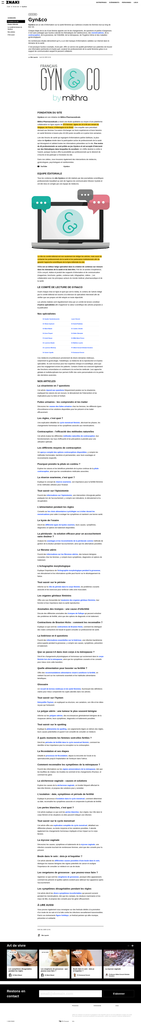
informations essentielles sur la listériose (64, 640)
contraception (34, 35)
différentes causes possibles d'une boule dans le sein (77, 861)
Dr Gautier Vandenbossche (51, 319)
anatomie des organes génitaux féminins (78, 600)
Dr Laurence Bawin (49, 343)
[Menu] (3, 2)
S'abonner (119, 993)
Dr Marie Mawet (47, 328)
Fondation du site (13, 21)
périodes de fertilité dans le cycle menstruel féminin (67, 742)
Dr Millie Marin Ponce (77, 338)
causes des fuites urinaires (60, 406)
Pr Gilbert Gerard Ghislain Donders (82, 347)
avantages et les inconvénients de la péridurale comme (70, 541)
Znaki (8, 6)
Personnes (126, 2)
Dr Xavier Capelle (48, 352)
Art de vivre (16, 6)
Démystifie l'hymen (45, 702)
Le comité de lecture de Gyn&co (15, 28)
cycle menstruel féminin (70, 423)
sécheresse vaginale (65, 785)
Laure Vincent (75, 319)
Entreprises (101, 2)
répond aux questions (55, 390)
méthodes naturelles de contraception (79, 436)
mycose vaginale (88, 844)
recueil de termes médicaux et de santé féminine (60, 689)
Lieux (136, 2)
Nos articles (11, 32)
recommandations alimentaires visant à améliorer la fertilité (70, 673)
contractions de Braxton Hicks (70, 627)
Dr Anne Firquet (48, 333)
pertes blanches (72, 812)
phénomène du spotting (56, 729)
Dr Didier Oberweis (77, 333)
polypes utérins (56, 716)
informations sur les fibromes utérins (62, 554)
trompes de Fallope (76, 613)
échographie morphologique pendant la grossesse (79, 570)
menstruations (98, 33)
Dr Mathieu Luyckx (77, 343)
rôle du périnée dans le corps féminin (64, 587)
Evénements (114, 2)
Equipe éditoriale (13, 24)
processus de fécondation (56, 756)
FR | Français (65, 1021)
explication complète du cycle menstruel (70, 825)
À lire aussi (11, 35)
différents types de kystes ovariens (60, 525)
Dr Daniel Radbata (77, 324)
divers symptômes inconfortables (68, 893)
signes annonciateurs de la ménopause (79, 769)
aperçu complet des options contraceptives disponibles (63, 452)
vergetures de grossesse (68, 877)
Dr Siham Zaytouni (48, 324)
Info (73, 1021)
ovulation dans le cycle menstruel (71, 799)
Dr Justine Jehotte (77, 328)
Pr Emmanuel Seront (77, 352)
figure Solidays (62, 915)
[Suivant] (132, 945)
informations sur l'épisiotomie (59, 495)
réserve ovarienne (63, 482)
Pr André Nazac (47, 338)
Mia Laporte (45, 935)
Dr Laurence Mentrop (49, 347)
